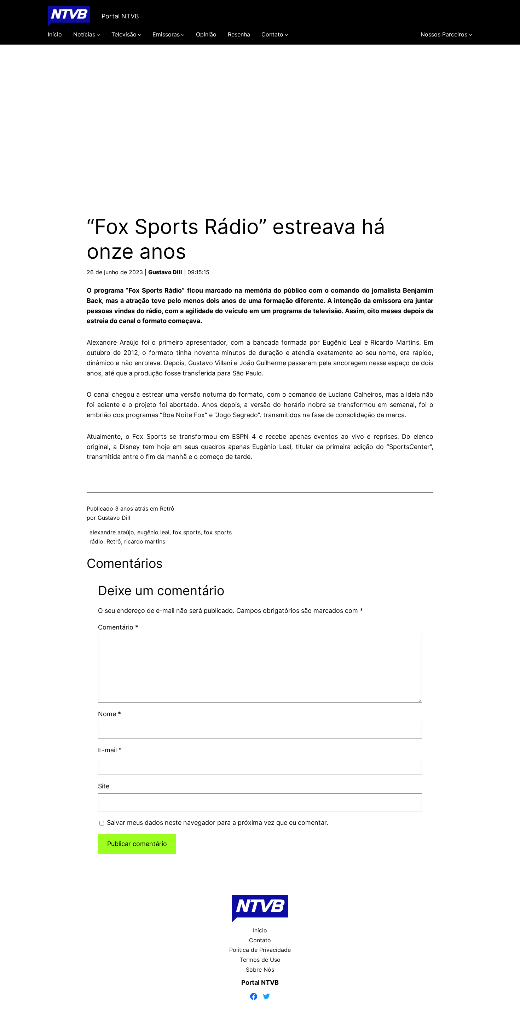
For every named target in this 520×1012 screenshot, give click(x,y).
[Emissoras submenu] (183, 34)
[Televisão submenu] (139, 34)
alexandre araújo (111, 532)
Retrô (167, 508)
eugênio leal (153, 532)
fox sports (187, 532)
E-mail (110, 750)
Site (103, 786)
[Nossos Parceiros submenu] (470, 34)
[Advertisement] (260, 119)
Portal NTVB (120, 16)
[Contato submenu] (286, 34)
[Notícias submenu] (98, 34)
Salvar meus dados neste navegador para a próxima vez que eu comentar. (217, 822)
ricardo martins (144, 541)
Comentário (118, 627)
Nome (109, 714)
